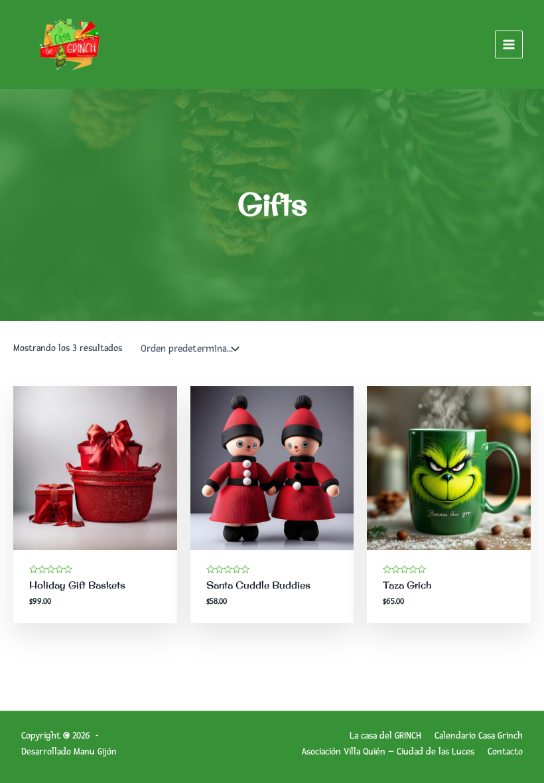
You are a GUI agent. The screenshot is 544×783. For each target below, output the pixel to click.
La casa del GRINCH (385, 735)
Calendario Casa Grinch (479, 735)
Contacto (505, 751)
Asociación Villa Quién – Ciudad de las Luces (388, 751)
